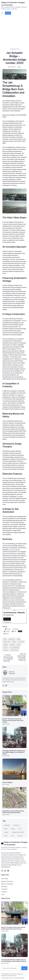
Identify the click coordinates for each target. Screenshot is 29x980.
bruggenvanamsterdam (18, 832)
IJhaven (5, 647)
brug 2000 (21, 641)
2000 (4, 639)
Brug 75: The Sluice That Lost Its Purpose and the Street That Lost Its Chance (12, 720)
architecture (16, 825)
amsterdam (11, 639)
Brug (18, 49)
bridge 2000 (6, 641)
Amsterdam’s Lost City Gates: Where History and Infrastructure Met (13, 811)
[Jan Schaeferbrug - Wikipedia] (14, 616)
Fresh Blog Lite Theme (6, 978)
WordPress (21, 978)
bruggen (6, 832)
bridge (18, 639)
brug (20, 828)
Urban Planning (14, 650)
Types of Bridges (7, 782)
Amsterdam (13, 49)
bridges (14, 641)
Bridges (8, 13)
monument (20, 835)
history (18, 644)
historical (12, 644)
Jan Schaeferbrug (14, 647)
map (12, 835)
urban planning (13, 549)
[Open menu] (2, 13)
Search (24, 968)
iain (20, 66)
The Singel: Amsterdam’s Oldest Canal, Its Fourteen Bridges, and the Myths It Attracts (13, 752)
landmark (5, 650)
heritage (5, 644)
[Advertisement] (14, 32)
